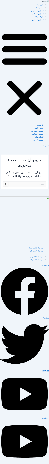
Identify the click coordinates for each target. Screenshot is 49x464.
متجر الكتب (38, 8)
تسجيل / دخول (37, 20)
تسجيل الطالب (37, 14)
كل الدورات (39, 17)
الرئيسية (40, 5)
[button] (24, 73)
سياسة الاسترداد (36, 251)
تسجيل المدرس (37, 11)
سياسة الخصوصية (36, 248)
